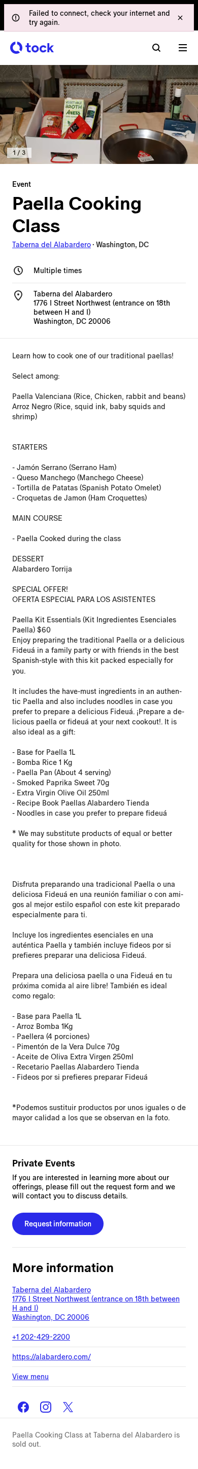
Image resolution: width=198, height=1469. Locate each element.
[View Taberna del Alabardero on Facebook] (23, 1407)
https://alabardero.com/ (51, 1357)
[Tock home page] (32, 48)
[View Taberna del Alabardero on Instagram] (46, 1407)
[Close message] (180, 18)
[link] (99, 114)
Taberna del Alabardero (51, 245)
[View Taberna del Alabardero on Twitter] (68, 1407)
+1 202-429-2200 (41, 1337)
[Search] (156, 48)
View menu (30, 1377)
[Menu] (183, 48)
